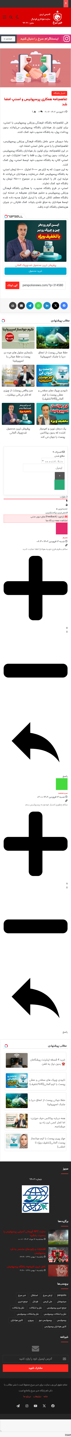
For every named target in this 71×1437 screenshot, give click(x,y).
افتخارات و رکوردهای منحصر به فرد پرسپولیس (28, 1251)
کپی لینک (12, 285)
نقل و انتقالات (35, 1307)
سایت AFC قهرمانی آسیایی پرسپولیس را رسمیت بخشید (24, 1234)
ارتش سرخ (47, 1295)
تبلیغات (37, 1396)
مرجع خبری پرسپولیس (56, 1307)
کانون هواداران (17, 1320)
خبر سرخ (22, 1295)
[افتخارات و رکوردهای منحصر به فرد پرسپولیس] (58, 1254)
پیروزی (31, 1320)
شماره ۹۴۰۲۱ (35, 1179)
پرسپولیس (61, 1320)
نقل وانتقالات (18, 1307)
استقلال (34, 1295)
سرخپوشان (61, 1301)
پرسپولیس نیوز (45, 1320)
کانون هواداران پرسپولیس (55, 1326)
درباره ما (27, 1396)
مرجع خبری (22, 1301)
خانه (46, 1396)
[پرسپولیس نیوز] (45, 17)
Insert (68, 1435)
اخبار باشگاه (59, 93)
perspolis (61, 1295)
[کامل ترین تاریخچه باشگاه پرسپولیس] (58, 1270)
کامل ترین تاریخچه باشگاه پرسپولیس (26, 1267)
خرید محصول (35, 271)
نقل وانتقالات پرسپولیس (28, 1314)
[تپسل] (6, 216)
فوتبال (35, 1301)
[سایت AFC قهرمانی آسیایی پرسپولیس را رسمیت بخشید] (58, 1237)
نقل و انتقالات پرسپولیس (55, 1314)
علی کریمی (47, 1301)
